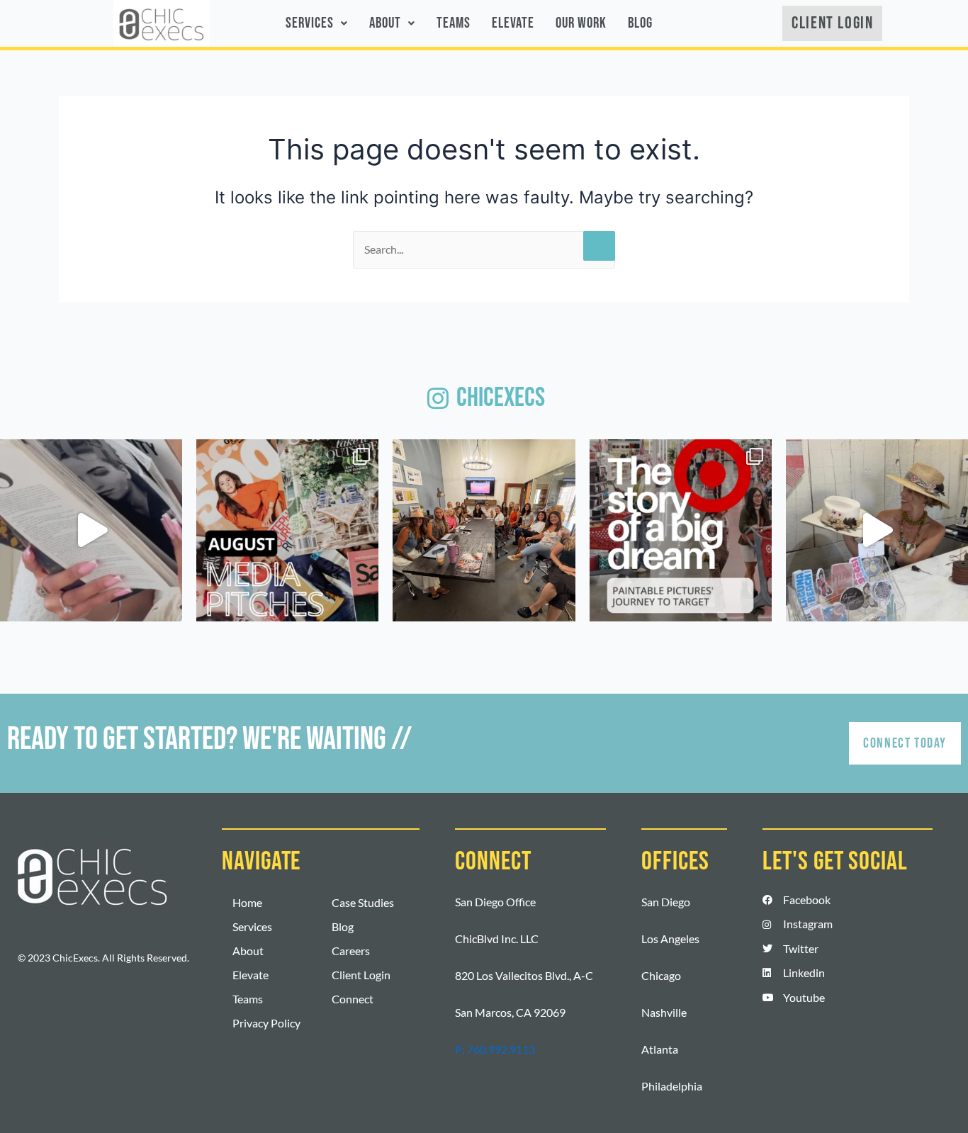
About (385, 23)
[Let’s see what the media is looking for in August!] (287, 530)
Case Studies (363, 902)
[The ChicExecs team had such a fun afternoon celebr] (877, 530)
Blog (640, 23)
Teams (454, 23)
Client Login (361, 974)
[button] (317, 23)
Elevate (513, 23)
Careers (351, 950)
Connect (352, 998)
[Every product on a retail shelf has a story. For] (681, 530)
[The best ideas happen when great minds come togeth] (484, 530)
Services (310, 23)
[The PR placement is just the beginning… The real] (91, 530)
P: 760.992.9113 (495, 1049)
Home (247, 902)
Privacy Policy (266, 1023)
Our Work (581, 23)
